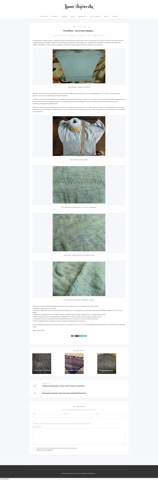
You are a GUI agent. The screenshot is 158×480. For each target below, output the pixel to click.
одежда (84, 26)
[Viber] (79, 336)
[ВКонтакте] (72, 336)
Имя (34, 413)
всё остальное (95, 16)
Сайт (97, 413)
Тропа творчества (79, 7)
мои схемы (44, 16)
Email (66, 413)
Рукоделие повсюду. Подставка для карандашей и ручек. (64, 393)
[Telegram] (86, 336)
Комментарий (37, 427)
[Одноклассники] (74, 336)
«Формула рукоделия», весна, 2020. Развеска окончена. (63, 386)
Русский (115, 16)
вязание (64, 16)
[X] (77, 336)
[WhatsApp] (81, 336)
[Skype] (84, 336)
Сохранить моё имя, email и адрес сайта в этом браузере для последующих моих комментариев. (62, 423)
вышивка (55, 16)
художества (82, 16)
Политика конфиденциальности (44, 450)
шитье (73, 16)
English (106, 16)
